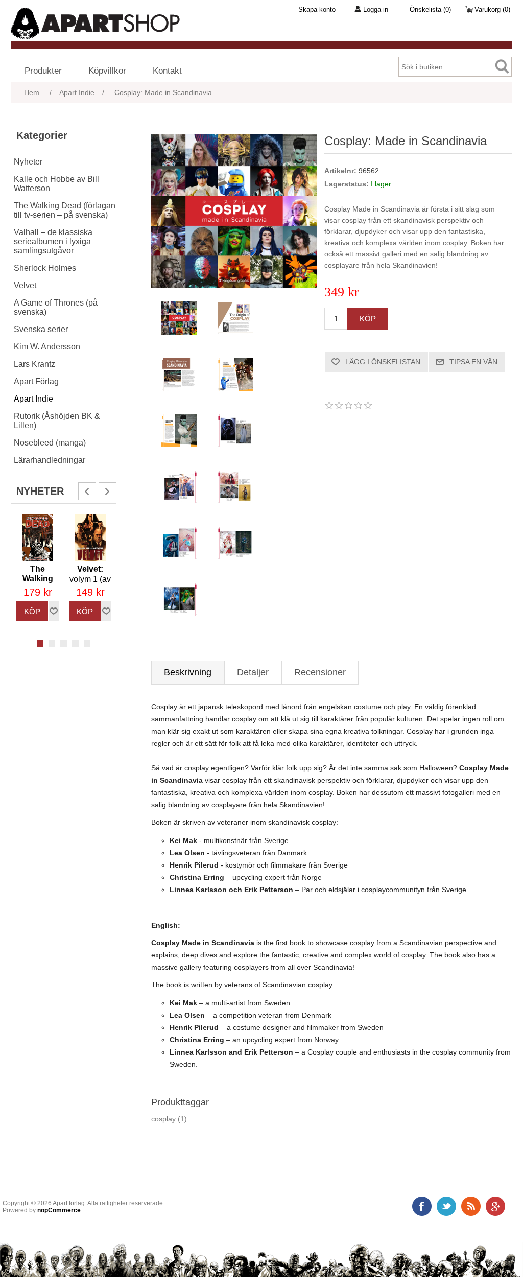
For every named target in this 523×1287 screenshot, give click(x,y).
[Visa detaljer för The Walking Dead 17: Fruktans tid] (37, 537)
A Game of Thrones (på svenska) (56, 307)
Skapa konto (317, 9)
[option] (37, 567)
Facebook (422, 1206)
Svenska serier (41, 329)
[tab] (187, 673)
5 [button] (87, 643)
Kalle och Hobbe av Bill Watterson (56, 184)
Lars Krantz (34, 364)
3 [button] (63, 643)
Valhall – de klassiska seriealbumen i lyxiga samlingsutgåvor (53, 241)
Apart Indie (33, 398)
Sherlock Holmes (45, 268)
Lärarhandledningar (49, 460)
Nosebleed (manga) (50, 442)
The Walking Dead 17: (37, 584)
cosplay (163, 1119)
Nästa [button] (107, 491)
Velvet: (90, 580)
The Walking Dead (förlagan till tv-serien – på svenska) (64, 210)
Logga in (375, 9)
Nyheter (28, 161)
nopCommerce (59, 1210)
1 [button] (40, 643)
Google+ (495, 1206)
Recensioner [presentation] (320, 672)
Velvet (25, 285)
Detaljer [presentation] (253, 672)
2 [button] (52, 643)
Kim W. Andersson (47, 346)
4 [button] (75, 643)
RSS (471, 1206)
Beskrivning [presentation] (187, 672)
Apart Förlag (36, 381)
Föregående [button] (87, 491)
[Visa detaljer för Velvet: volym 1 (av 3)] (90, 537)
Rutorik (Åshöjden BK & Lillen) (57, 421)
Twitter (446, 1206)
